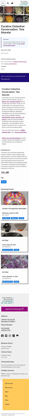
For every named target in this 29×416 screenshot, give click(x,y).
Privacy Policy (4, 414)
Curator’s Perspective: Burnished (14, 208)
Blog (6, 396)
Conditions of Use (11, 414)
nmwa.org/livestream (21, 132)
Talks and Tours (7, 250)
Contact (7, 404)
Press (6, 400)
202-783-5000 (5, 328)
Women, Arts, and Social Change (11, 101)
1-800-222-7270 (5, 330)
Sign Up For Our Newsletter (13, 309)
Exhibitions (6, 218)
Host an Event (9, 383)
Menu (3, 3)
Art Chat (5, 240)
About (6, 392)
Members (14, 218)
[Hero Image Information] (26, 19)
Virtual (4, 182)
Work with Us (8, 387)
